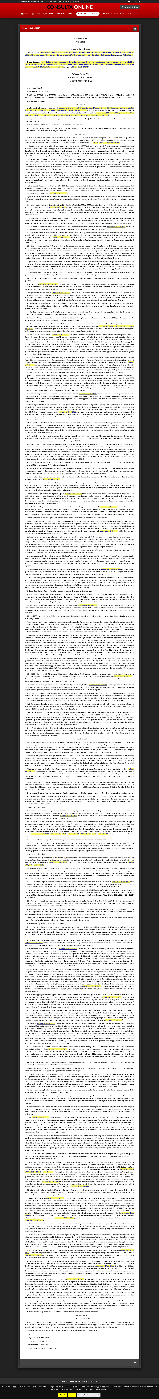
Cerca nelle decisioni (130, 7)
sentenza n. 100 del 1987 (80, 1186)
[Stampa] (135, 29)
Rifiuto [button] (72, 1395)
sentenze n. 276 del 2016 (40, 834)
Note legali (91, 1382)
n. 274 (94, 834)
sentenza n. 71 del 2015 (113, 1020)
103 (100, 143)
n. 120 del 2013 (85, 834)
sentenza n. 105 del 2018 (58, 862)
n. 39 (30, 865)
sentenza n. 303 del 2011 (64, 1218)
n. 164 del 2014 (73, 834)
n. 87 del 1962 (48, 1172)
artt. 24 (95, 143)
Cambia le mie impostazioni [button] (88, 1395)
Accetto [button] (63, 1395)
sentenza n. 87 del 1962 (50, 1182)
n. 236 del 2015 (55, 834)
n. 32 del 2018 (39, 865)
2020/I (85, 67)
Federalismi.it (128, 55)
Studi (80, 67)
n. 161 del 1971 (35, 1172)
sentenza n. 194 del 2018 (34, 1220)
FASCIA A (43, 2)
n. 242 (64, 834)
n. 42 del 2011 (103, 834)
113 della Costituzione (111, 143)
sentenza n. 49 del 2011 (58, 193)
